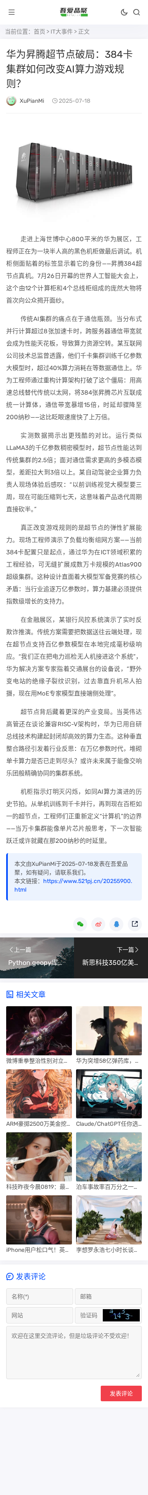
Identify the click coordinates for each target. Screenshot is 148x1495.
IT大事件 (62, 31)
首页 (39, 31)
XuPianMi (32, 100)
